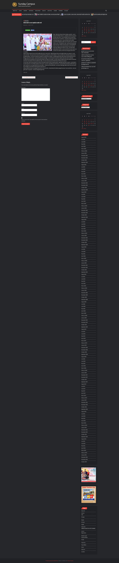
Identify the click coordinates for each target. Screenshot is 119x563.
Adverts (82, 513)
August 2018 (83, 356)
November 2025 (84, 157)
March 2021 (83, 285)
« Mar (82, 36)
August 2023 (83, 219)
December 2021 (84, 265)
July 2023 (83, 221)
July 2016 (83, 413)
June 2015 (83, 443)
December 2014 (84, 457)
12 (88, 29)
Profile (82, 539)
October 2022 (84, 242)
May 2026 (83, 144)
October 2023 (84, 214)
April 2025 (83, 173)
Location (83, 551)
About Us (15, 10)
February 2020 (84, 315)
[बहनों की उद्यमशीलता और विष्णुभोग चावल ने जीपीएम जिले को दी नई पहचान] (81, 14)
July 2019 (83, 331)
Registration (83, 532)
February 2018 (84, 370)
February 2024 (84, 205)
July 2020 (83, 304)
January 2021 (84, 290)
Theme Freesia (70, 560)
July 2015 (83, 441)
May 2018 (83, 363)
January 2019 (84, 345)
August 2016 (83, 411)
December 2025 (84, 155)
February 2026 (84, 150)
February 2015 (84, 452)
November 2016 (84, 404)
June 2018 (83, 361)
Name (22, 103)
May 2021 (83, 281)
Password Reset (84, 537)
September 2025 (84, 162)
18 (86, 30)
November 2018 (84, 349)
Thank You (83, 542)
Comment (23, 87)
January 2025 (84, 180)
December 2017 (84, 374)
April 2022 (83, 256)
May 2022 (83, 253)
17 (84, 30)
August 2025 (83, 164)
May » (85, 36)
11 (86, 29)
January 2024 (84, 208)
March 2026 (83, 148)
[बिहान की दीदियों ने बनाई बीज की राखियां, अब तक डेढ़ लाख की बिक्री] (25, 14)
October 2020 (84, 297)
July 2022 (83, 249)
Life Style (50, 10)
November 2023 (84, 212)
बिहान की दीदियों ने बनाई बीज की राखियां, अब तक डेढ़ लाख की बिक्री (38, 14)
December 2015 (84, 429)
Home (20, 10)
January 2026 (84, 153)
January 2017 (84, 400)
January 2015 (84, 454)
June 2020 (83, 306)
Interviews (83, 526)
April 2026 (83, 146)
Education (37, 10)
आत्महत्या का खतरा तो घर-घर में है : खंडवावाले (88, 528)
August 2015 (83, 438)
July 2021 (83, 276)
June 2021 (83, 278)
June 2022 (83, 251)
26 (88, 32)
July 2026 (83, 139)
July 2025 (83, 166)
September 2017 (84, 381)
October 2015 (84, 434)
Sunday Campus (26, 3)
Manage (82, 517)
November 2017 (84, 377)
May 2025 (83, 171)
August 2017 (83, 384)
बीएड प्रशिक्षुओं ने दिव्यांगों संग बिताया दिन (29, 77)
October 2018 (84, 352)
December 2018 (84, 347)
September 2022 (84, 244)
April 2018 (83, 365)
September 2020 (84, 299)
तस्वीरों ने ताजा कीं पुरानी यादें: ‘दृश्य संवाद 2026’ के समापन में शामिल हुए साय (87, 55)
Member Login (84, 535)
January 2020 (84, 317)
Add (82, 514)
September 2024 (84, 189)
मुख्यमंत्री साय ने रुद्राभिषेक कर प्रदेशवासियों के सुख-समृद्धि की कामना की (88, 63)
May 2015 (83, 445)
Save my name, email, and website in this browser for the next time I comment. (34, 120)
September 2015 (84, 436)
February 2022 (84, 260)
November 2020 (84, 294)
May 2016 (83, 418)
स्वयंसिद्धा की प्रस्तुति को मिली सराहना (71, 77)
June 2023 (83, 224)
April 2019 (83, 338)
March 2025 (83, 176)
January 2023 (84, 235)
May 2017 (83, 390)
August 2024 (83, 192)
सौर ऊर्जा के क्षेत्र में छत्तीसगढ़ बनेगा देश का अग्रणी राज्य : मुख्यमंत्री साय (87, 59)
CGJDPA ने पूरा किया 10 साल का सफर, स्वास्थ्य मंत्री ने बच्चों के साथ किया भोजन (66, 14)
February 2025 (84, 178)
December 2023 (84, 210)
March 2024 (83, 203)
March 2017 (83, 395)
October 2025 (84, 160)
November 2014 (84, 459)
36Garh (25, 10)
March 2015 (83, 450)
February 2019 (84, 342)
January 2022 (84, 262)
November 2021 (84, 267)
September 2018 (84, 354)
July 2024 (83, 194)
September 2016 (84, 409)
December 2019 (84, 320)
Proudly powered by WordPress (52, 560)
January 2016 (84, 427)
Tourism (60, 10)
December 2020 (84, 292)
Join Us (82, 531)
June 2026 (83, 141)
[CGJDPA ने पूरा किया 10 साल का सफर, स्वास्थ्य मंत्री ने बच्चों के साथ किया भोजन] (51, 14)
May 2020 (83, 308)
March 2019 (83, 340)
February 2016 (84, 425)
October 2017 (84, 379)
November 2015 (84, 432)
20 (91, 30)
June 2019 (83, 333)
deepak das (25, 25)
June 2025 (83, 169)
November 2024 (84, 185)
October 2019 (84, 324)
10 (84, 29)
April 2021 (83, 283)
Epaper (82, 519)
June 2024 (83, 196)
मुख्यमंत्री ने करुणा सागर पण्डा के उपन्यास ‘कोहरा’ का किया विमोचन (87, 52)
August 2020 (83, 301)
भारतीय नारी (25, 72)
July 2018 (83, 358)
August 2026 (83, 137)
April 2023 (83, 228)
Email (22, 108)
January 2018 (84, 372)
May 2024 (83, 198)
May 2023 (83, 226)
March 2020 (83, 313)
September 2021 (84, 272)
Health (44, 10)
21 (93, 30)
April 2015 (83, 448)
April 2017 (83, 393)
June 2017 (83, 388)
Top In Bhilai (83, 544)
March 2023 (83, 230)
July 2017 (83, 386)
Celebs (55, 10)
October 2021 (84, 269)
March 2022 (83, 258)
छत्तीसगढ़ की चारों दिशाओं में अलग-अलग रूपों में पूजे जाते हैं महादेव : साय (88, 67)
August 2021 (83, 274)
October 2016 (84, 406)
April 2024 (83, 201)
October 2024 (84, 187)
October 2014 (84, 461)
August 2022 (83, 246)
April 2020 (83, 310)
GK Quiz (66, 10)
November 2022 (84, 240)
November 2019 (84, 322)
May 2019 (83, 336)
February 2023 (84, 233)
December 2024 (84, 182)
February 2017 (84, 397)
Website (23, 113)
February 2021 (84, 288)
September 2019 (84, 326)
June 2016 (83, 416)
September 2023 (84, 217)
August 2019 (83, 329)
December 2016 (84, 402)
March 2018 (83, 368)
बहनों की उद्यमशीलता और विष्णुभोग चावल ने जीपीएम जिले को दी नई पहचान (95, 14)
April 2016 (83, 420)
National (31, 10)
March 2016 (83, 422)
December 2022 (84, 237)
